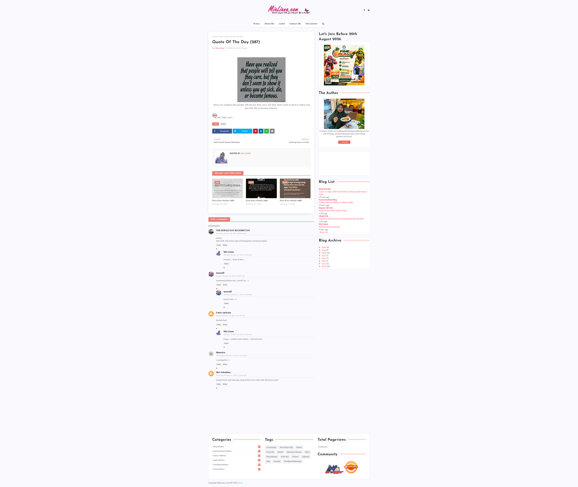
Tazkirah (305, 457)
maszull (220, 273)
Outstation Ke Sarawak (329, 227)
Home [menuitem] (256, 23)
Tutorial (277, 461)
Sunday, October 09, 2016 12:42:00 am (230, 276)
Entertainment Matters (236, 451)
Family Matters (236, 456)
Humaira (220, 352)
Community (271, 447)
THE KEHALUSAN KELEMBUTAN (233, 230)
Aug (324, 250)
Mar (324, 258)
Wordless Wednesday (292, 461)
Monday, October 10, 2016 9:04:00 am (238, 334)
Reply (219, 245)
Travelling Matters (236, 465)
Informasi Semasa (294, 452)
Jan (323, 263)
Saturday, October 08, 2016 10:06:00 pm (231, 233)
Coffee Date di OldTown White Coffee (336, 202)
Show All (324, 232)
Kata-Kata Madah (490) (223, 201)
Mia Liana (219, 48)
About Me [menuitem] (269, 23)
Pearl (221, 36)
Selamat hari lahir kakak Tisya (333, 210)
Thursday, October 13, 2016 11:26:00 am (231, 375)
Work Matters (236, 469)
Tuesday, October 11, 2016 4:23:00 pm (238, 295)
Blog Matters (236, 447)
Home (214, 36)
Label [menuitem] (282, 23)
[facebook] (364, 10)
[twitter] (368, 10)
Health (280, 452)
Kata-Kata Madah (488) (291, 201)
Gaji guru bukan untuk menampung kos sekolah (341, 218)
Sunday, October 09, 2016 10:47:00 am (230, 316)
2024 (324, 266)
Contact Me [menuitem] (295, 23)
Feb (324, 261)
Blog (240, 483)
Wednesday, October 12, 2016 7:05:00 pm (231, 356)
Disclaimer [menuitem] (312, 23)
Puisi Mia (285, 457)
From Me (270, 452)
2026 (324, 247)
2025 (324, 253)
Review (295, 457)
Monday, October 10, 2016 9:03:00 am (238, 255)
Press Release (271, 457)
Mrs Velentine (223, 372)
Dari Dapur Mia (286, 447)
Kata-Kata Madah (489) (257, 201)
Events (299, 447)
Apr (324, 255)
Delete (225, 245)
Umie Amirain (223, 312)
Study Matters (236, 460)
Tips (268, 461)
